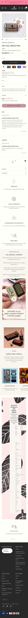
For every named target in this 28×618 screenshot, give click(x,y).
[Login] (22, 8)
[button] (8, 53)
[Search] (5, 8)
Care (3, 86)
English (4, 599)
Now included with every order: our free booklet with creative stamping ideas (14, 2)
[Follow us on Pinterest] (10, 606)
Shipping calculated (11, 50)
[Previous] (2, 39)
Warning (4, 169)
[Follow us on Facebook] (3, 606)
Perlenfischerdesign (8, 42)
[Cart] (25, 8)
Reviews (4, 95)
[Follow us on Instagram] (7, 606)
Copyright (4, 173)
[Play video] (14, 298)
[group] (14, 99)
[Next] (25, 39)
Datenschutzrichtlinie (19, 474)
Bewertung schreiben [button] (14, 105)
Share (3, 80)
